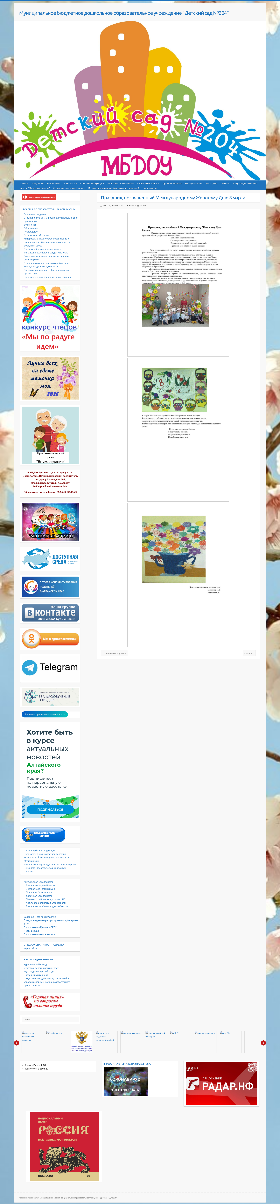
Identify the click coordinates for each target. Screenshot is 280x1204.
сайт (105, 206)
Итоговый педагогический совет (41, 968)
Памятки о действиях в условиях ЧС (45, 899)
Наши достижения (194, 183)
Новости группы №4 (137, 206)
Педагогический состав (36, 235)
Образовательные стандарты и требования (47, 277)
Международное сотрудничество (41, 266)
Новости (226, 183)
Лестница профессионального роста (45, 714)
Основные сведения (35, 214)
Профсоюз (29, 871)
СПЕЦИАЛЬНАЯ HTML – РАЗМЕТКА (44, 945)
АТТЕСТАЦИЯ (70, 183)
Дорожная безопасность (39, 896)
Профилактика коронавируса (39, 934)
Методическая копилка (148, 183)
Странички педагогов (172, 183)
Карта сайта (30, 948)
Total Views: (31, 1068)
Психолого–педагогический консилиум (45, 868)
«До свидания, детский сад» (39, 971)
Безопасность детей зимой (40, 889)
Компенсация (53, 183)
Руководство (31, 231)
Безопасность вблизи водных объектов (47, 906)
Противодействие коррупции (39, 850)
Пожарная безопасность (39, 892)
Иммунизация (31, 931)
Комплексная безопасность (38, 882)
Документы (30, 224)
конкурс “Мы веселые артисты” (35, 188)
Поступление (38, 183)
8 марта (249, 653)
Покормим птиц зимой (114, 653)
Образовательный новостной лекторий (45, 854)
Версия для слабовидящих (41, 197)
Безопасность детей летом (40, 885)
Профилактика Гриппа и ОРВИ (40, 927)
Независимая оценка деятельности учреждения (50, 864)
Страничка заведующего (92, 183)
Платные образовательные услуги (42, 249)
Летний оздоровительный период (69, 188)
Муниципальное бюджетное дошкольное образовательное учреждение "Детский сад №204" (124, 13)
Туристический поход (35, 964)
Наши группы (212, 183)
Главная (24, 183)
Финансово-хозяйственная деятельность (46, 252)
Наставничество (150, 188)
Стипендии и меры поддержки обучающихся (48, 263)
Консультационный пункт (245, 183)
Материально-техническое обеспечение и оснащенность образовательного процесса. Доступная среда (47, 242)
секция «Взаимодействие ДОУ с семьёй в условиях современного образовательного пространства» (47, 982)
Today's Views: (33, 1065)
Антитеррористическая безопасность (46, 903)
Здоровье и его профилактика (40, 917)
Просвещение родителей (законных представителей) (114, 188)
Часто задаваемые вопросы (120, 183)
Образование (31, 228)
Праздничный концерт (36, 975)
